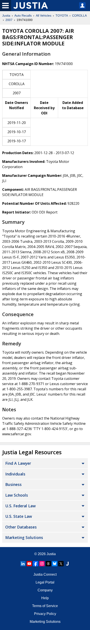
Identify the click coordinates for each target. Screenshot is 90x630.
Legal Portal (45, 582)
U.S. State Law (18, 516)
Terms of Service (45, 606)
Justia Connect (45, 574)
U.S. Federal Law (20, 505)
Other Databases (21, 527)
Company (45, 590)
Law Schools (16, 495)
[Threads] (48, 563)
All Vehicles (43, 15)
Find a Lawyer (18, 463)
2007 (8, 20)
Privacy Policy (45, 614)
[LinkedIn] (23, 563)
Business (13, 484)
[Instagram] (42, 563)
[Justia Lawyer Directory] (67, 563)
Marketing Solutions (24, 537)
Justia (6, 15)
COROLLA (79, 15)
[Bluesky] (54, 563)
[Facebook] (35, 563)
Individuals (15, 474)
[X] (61, 563)
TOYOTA (61, 15)
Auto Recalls (23, 15)
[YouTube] (29, 563)
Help (45, 598)
